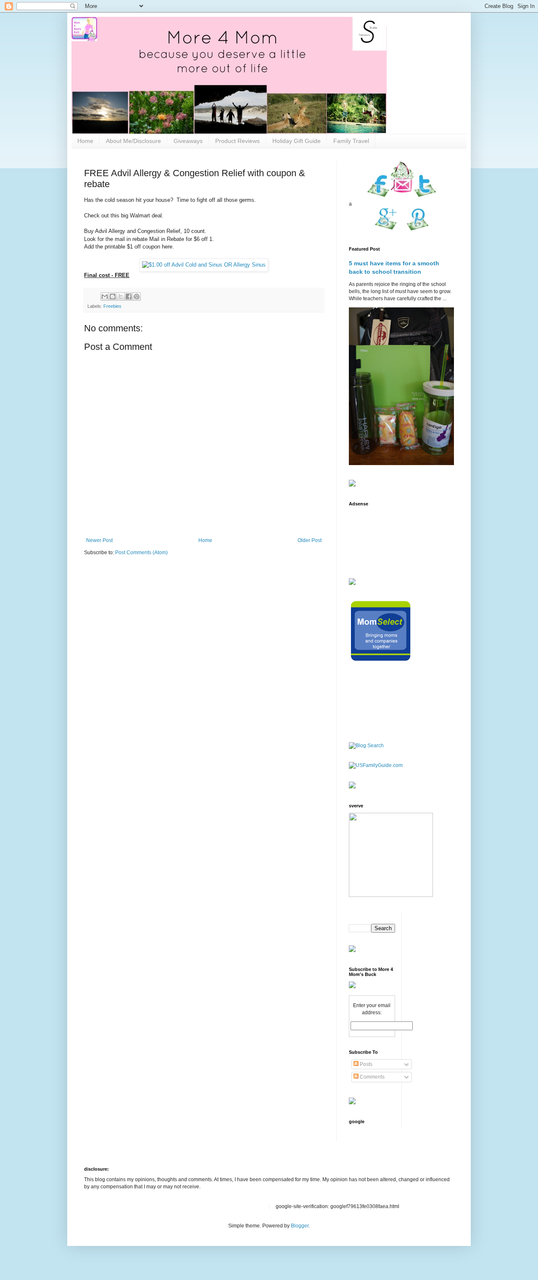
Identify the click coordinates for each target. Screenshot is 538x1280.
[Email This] (104, 296)
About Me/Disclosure (133, 141)
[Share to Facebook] (128, 296)
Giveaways (188, 141)
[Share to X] (120, 296)
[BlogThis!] (112, 296)
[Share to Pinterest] (136, 296)
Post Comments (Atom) (141, 552)
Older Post (310, 540)
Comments (372, 1077)
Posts (365, 1064)
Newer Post (99, 540)
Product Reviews (237, 141)
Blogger (300, 1226)
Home (85, 141)
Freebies (112, 306)
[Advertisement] (375, 537)
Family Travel (351, 141)
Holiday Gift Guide (296, 141)
